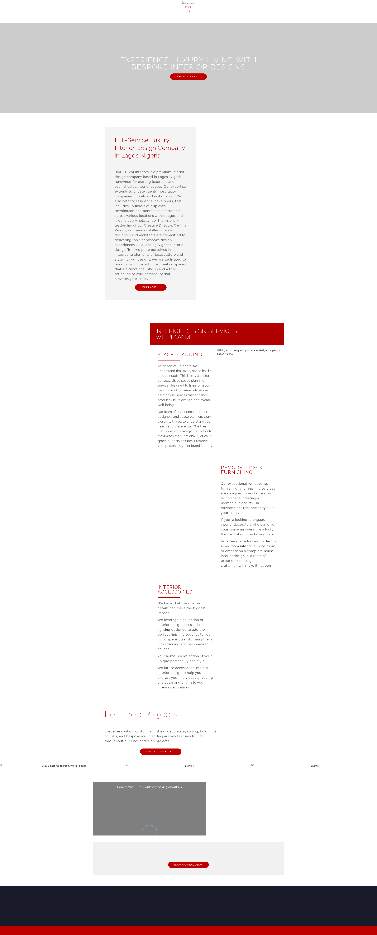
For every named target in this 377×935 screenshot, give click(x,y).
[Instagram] (251, 899)
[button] (2, 765)
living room (266, 546)
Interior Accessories (175, 589)
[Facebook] (257, 899)
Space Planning (180, 354)
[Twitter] (263, 899)
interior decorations (174, 687)
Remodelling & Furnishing (242, 470)
